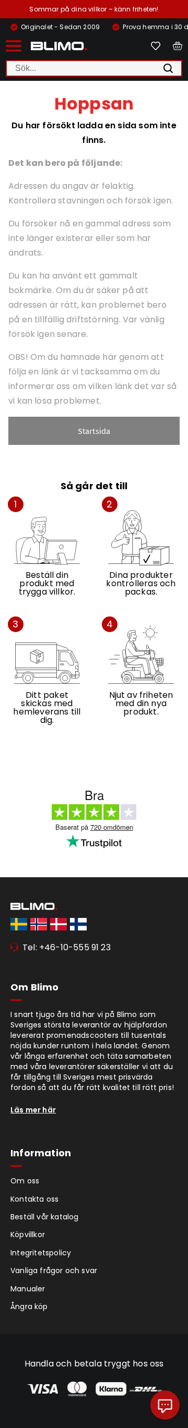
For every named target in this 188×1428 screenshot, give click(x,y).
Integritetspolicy (40, 1253)
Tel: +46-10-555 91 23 (66, 947)
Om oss (24, 1181)
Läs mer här (33, 1110)
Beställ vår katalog (44, 1217)
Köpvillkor (27, 1234)
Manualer (27, 1289)
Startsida (94, 431)
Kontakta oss (34, 1199)
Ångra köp (29, 1306)
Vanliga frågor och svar (53, 1270)
